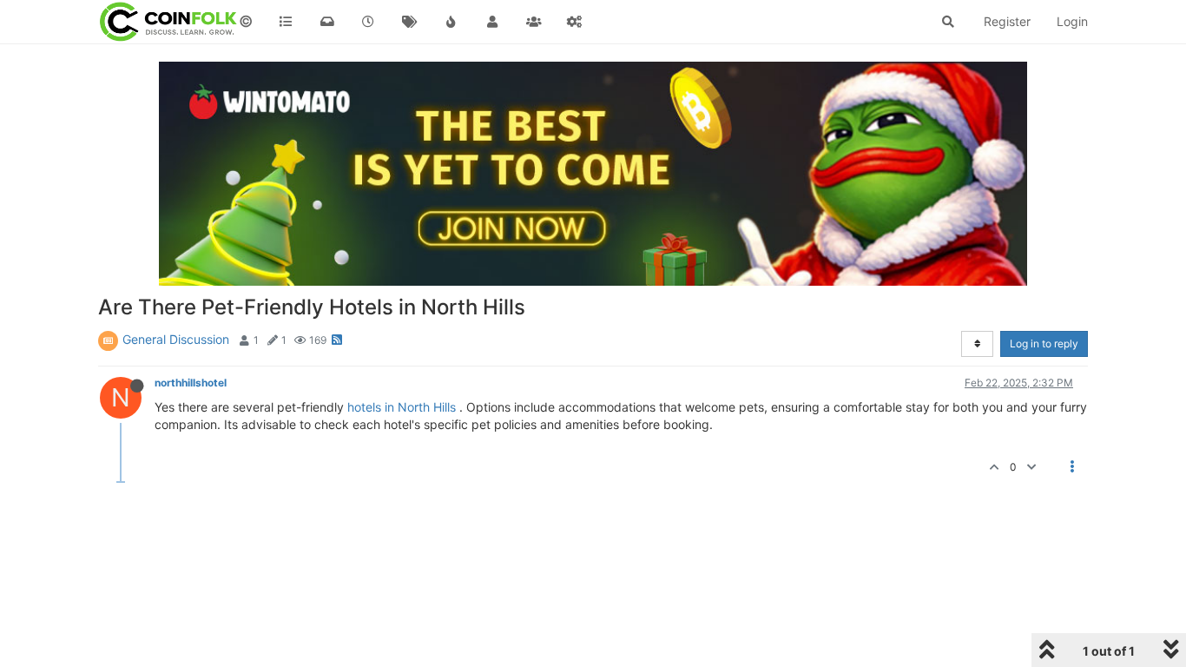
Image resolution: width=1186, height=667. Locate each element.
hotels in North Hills (401, 407)
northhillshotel (191, 382)
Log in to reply (1044, 343)
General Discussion (175, 339)
